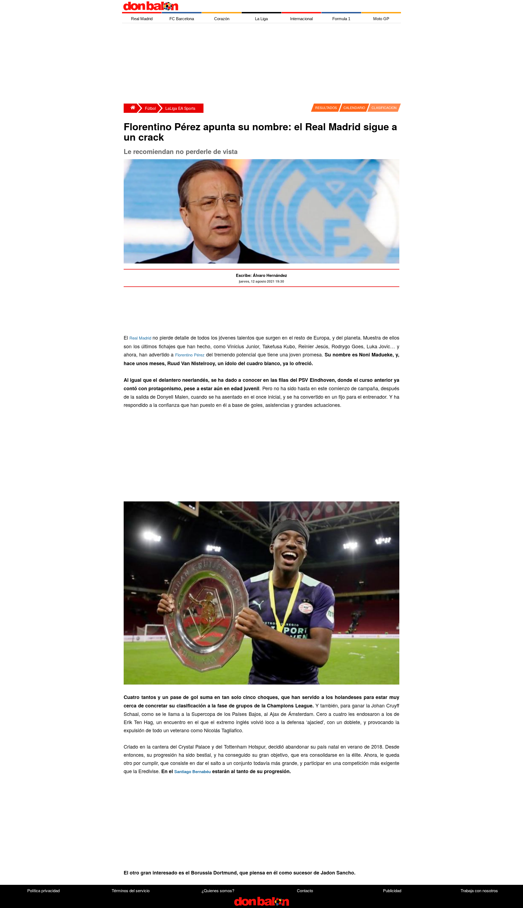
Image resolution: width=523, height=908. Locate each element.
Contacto (305, 890)
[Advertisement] (262, 64)
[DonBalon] (130, 108)
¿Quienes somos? (218, 890)
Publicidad (392, 890)
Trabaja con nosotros (479, 890)
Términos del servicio (131, 890)
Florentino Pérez (190, 355)
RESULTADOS (326, 107)
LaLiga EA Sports (180, 108)
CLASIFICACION (384, 107)
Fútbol (150, 108)
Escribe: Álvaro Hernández (261, 275)
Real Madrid (140, 338)
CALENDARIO (354, 107)
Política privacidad (43, 890)
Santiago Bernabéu (192, 771)
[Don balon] (255, 6)
